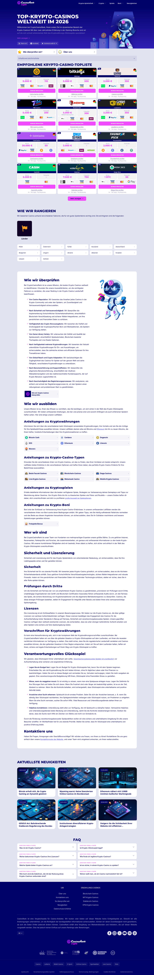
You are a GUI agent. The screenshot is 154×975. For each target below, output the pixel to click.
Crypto (101, 3)
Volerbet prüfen (77, 190)
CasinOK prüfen (36, 190)
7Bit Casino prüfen (36, 127)
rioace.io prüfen (117, 94)
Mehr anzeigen (75, 199)
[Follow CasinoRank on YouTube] (125, 933)
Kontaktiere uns (62, 897)
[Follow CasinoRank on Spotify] (130, 933)
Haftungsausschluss (67, 972)
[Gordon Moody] (99, 953)
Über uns (62, 893)
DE (19, 933)
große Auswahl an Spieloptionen (78, 498)
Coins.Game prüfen (37, 94)
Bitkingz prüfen (77, 94)
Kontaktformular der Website (51, 739)
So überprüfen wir (62, 901)
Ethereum (100, 429)
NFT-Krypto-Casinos (90, 897)
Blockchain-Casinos (90, 893)
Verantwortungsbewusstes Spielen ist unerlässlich (94, 659)
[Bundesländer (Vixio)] (64, 953)
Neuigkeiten (132, 3)
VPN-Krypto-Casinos (91, 905)
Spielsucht (25, 972)
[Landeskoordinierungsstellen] (86, 953)
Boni (119, 3)
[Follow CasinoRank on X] (119, 933)
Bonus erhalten (36, 90)
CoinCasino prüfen (36, 159)
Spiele (112, 3)
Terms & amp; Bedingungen (89, 972)
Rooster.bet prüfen (77, 127)
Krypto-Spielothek (86, 3)
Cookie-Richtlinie (109, 972)
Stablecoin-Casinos (90, 901)
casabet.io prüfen (117, 127)
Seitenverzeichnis (126, 972)
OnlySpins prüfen (77, 159)
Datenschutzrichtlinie (62, 909)
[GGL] (47, 953)
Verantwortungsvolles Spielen (44, 972)
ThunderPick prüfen (117, 159)
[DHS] (76, 953)
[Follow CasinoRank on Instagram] (114, 933)
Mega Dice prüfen (117, 190)
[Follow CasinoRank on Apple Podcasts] (135, 933)
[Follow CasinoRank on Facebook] (109, 933)
